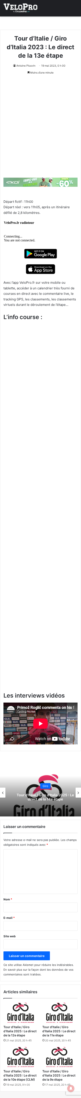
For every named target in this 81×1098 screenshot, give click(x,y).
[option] (40, 792)
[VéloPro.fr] (20, 8)
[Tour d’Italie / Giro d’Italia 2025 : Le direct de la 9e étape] (60, 1057)
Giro (40, 786)
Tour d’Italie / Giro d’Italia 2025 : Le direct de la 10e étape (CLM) (20, 1075)
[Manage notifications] (70, 1088)
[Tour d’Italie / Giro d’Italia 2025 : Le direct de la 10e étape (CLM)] (21, 1057)
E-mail (9, 917)
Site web (9, 936)
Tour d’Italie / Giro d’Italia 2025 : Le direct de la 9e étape (58, 1075)
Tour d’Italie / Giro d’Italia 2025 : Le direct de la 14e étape (40, 797)
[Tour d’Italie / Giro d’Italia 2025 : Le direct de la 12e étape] (21, 1013)
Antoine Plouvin (25, 65)
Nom (7, 899)
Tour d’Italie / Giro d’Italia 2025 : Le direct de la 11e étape (58, 1031)
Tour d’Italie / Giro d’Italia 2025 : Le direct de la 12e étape (20, 1031)
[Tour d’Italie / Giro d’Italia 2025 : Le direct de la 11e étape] (60, 1013)
